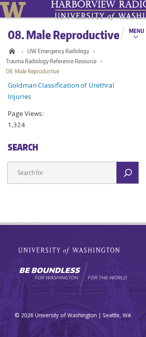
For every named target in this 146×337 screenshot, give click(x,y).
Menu (136, 30)
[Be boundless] (73, 275)
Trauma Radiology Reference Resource (51, 61)
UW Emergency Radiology (58, 51)
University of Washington (14, 8)
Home (12, 51)
